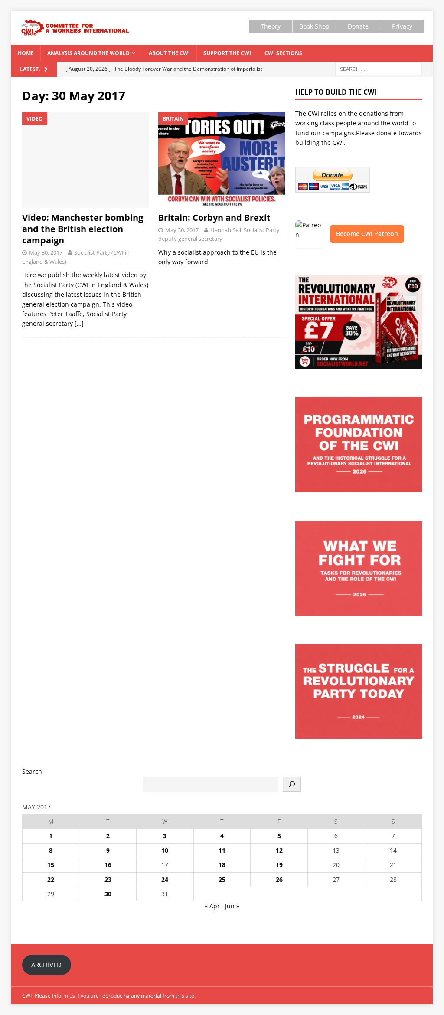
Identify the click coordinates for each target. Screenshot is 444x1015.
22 (50, 879)
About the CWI (169, 53)
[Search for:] (378, 68)
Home (26, 53)
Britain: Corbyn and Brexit (214, 217)
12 (279, 850)
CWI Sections (283, 53)
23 (107, 879)
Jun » (232, 906)
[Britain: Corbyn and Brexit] (221, 160)
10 (164, 850)
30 (107, 894)
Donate (358, 26)
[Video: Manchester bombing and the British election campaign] (85, 160)
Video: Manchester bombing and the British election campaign (82, 229)
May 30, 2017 (45, 252)
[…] (79, 323)
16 (107, 865)
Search (32, 771)
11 (222, 850)
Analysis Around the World (88, 53)
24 (164, 879)
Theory (271, 26)
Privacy (402, 26)
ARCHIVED (46, 964)
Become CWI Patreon (367, 233)
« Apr (212, 906)
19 (279, 865)
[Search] (292, 784)
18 (222, 865)
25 (222, 879)
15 (50, 865)
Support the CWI (227, 53)
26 (279, 879)
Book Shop (314, 26)
